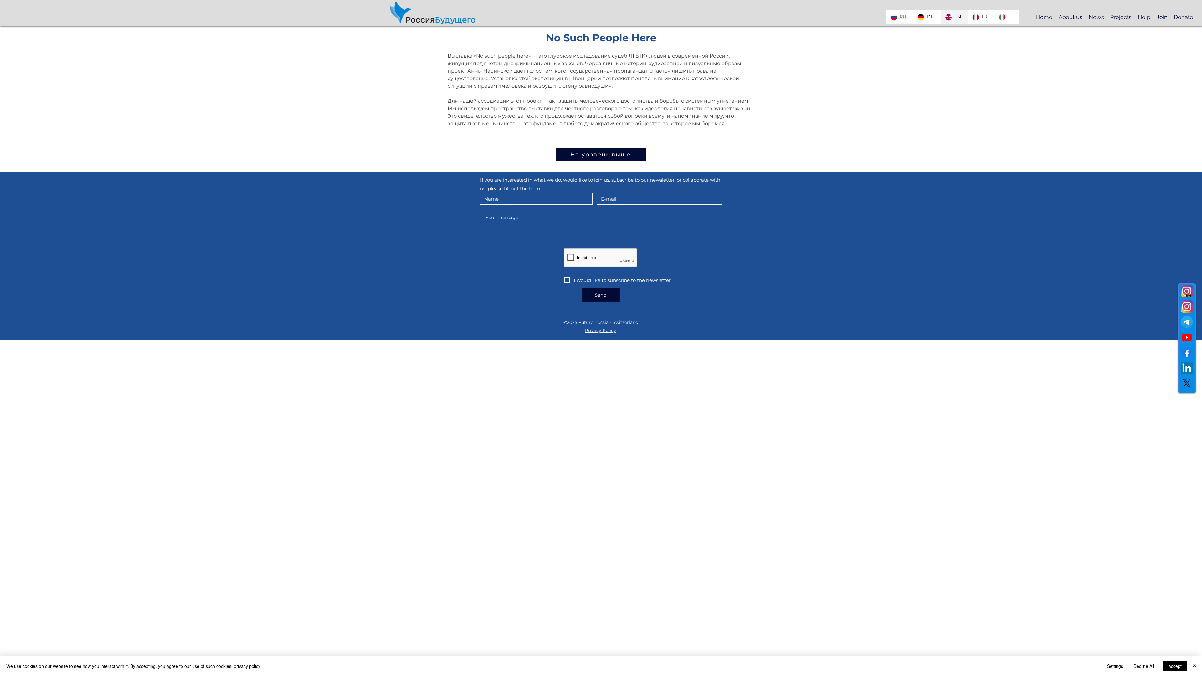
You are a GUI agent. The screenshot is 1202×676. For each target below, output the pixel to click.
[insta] (1187, 306)
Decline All (1143, 666)
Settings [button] (1115, 666)
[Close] (1194, 666)
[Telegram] (1187, 322)
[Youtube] (1187, 337)
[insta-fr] (1187, 291)
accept (1175, 666)
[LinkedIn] (1187, 368)
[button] (1071, 17)
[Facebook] (1187, 352)
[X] (1187, 383)
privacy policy (247, 666)
